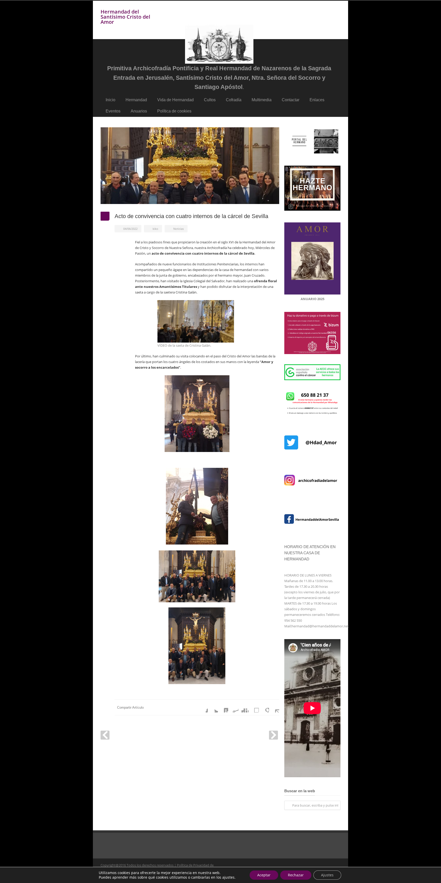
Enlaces (317, 100)
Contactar (290, 100)
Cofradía (233, 100)
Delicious (254, 707)
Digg (243, 707)
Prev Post (105, 735)
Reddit (233, 707)
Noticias (178, 229)
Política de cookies (174, 111)
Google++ (264, 707)
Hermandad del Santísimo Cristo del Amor (125, 16)
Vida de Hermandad (175, 100)
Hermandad (136, 100)
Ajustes (327, 875)
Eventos (113, 111)
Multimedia (262, 100)
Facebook (203, 707)
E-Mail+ (274, 707)
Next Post (273, 735)
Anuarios (139, 111)
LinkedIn (223, 707)
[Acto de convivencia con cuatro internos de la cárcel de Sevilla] (190, 165)
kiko (155, 229)
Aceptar (264, 875)
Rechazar (296, 875)
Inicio (110, 100)
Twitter (213, 707)
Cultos (210, 100)
